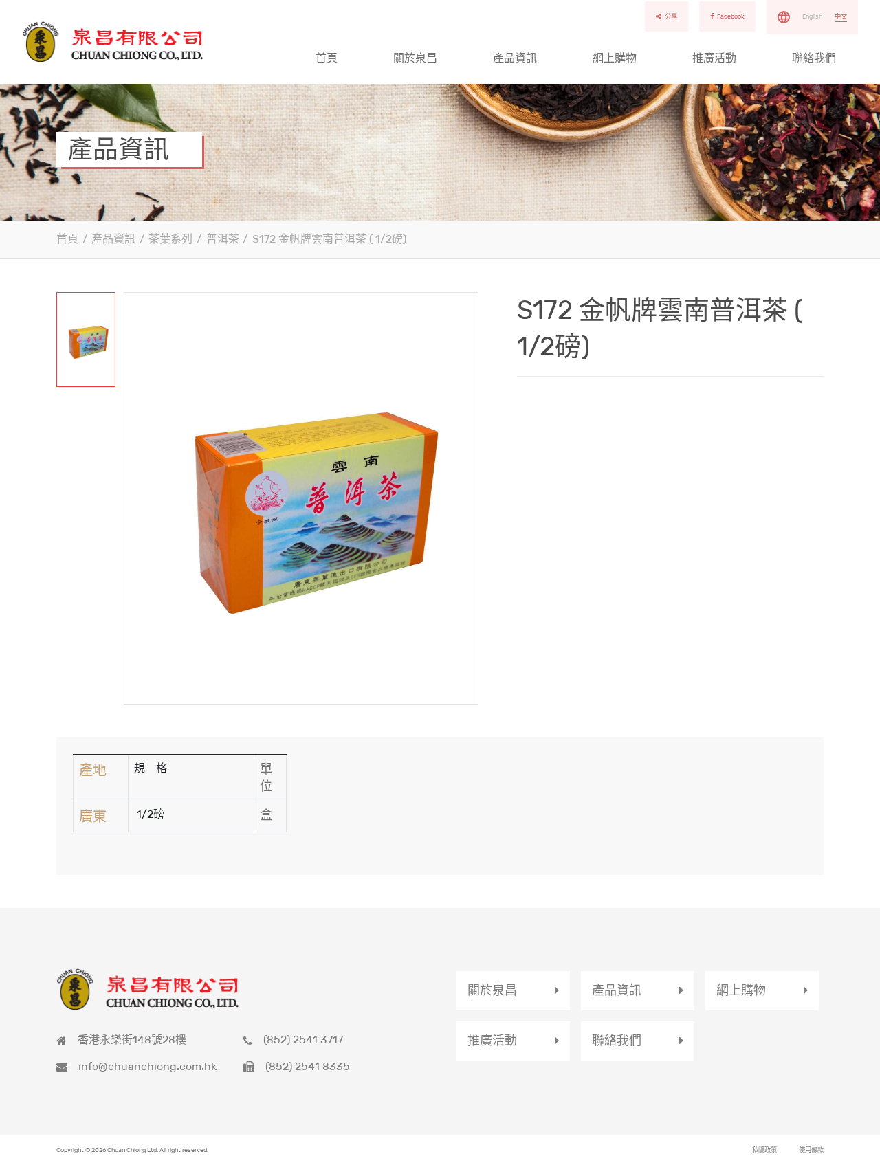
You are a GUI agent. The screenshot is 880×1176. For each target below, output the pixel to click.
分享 (671, 16)
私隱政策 (764, 1150)
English (812, 16)
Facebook (731, 16)
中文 (841, 16)
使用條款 (811, 1150)
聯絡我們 (814, 58)
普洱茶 (222, 238)
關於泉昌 (415, 58)
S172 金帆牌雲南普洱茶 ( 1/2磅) (329, 238)
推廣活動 (714, 58)
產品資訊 (515, 58)
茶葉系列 (170, 238)
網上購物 (615, 58)
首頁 (327, 58)
